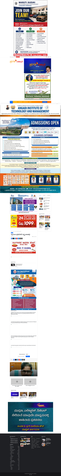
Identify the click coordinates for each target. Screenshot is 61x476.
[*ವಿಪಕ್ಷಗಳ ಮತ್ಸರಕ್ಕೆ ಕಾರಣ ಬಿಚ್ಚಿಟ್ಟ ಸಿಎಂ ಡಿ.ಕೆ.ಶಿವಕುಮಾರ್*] (41, 223)
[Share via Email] (20, 238)
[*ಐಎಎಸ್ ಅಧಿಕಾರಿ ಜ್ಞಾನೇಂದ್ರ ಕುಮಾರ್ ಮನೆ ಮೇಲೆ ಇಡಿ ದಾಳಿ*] (47, 224)
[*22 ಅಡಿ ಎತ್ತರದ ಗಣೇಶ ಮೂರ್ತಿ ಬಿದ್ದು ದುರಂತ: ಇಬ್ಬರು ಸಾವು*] (32, 394)
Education (12, 456)
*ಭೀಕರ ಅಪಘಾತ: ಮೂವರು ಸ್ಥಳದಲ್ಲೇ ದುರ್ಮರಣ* (14, 397)
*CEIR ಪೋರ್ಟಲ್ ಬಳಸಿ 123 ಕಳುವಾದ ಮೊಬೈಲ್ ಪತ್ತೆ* (41, 219)
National (11, 458)
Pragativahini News (33, 444)
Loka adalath (36, 443)
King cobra (32, 443)
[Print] (22, 238)
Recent (44, 195)
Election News (12, 460)
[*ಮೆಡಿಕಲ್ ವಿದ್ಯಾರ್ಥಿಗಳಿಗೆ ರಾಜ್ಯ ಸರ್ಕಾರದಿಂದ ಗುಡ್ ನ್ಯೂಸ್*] (41, 206)
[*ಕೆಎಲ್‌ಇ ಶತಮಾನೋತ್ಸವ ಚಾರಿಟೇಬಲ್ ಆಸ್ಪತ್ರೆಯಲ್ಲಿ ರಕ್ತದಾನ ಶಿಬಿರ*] (28, 444)
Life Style (11, 457)
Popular (40, 195)
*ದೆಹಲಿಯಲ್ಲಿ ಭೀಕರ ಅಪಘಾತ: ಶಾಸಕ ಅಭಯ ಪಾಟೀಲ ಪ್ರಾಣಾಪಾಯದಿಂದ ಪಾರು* (18, 265)
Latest (14, 231)
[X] (13, 238)
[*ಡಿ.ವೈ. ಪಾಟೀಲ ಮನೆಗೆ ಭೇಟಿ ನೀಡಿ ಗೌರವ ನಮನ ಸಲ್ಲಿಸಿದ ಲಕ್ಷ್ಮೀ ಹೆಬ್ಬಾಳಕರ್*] (25, 444)
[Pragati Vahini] (16, 61)
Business (11, 448)
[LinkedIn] (15, 238)
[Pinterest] (16, 238)
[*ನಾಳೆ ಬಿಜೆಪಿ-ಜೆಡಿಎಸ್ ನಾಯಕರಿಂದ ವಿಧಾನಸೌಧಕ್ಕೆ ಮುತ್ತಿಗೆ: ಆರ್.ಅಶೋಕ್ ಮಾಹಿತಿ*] (24, 394)
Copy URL (28, 356)
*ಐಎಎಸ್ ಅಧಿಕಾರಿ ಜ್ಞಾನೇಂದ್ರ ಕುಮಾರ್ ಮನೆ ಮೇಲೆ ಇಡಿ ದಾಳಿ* (47, 228)
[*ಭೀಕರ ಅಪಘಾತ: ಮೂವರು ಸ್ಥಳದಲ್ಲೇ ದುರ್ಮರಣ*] (15, 394)
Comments (48, 195)
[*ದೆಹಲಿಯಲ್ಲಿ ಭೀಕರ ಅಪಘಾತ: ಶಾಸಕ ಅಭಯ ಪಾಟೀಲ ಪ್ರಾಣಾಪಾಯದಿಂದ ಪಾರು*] (13, 265)
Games (11, 468)
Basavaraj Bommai (22, 354)
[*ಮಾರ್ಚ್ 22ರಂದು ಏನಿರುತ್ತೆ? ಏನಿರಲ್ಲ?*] (41, 204)
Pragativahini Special (12, 461)
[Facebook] (11, 238)
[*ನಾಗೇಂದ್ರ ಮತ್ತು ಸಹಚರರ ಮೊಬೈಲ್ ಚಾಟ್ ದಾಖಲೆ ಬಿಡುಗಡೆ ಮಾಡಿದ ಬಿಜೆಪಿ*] (47, 217)
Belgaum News (12, 447)
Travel (11, 469)
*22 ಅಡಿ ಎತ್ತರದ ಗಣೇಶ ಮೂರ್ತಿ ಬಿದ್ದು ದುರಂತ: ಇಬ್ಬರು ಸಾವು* (32, 397)
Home (12, 231)
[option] (23, 369)
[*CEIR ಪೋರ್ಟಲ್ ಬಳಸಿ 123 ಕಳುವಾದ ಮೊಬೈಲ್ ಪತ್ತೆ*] (41, 217)
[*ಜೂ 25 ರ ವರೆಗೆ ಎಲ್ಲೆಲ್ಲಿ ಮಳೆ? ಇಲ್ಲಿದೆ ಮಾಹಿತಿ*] (41, 209)
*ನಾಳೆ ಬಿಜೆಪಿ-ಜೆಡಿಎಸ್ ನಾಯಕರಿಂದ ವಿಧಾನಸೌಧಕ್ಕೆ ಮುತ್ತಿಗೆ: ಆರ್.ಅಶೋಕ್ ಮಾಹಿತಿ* (23, 398)
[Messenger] (18, 238)
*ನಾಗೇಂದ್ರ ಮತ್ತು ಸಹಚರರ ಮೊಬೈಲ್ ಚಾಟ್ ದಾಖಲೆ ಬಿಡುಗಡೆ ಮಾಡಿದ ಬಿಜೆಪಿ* (47, 220)
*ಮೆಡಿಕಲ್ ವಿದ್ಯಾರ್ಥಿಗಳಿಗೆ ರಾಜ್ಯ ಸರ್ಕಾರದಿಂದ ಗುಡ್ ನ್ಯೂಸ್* (46, 206)
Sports (11, 462)
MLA (27, 354)
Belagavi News (12, 446)
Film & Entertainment (12, 449)
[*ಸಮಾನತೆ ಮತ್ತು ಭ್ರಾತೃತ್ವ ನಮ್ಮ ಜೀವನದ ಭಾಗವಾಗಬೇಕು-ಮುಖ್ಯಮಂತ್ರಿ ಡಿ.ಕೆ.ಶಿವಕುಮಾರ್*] (28, 441)
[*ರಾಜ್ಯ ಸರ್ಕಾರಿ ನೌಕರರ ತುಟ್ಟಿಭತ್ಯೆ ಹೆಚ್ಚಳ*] (41, 201)
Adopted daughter (38, 438)
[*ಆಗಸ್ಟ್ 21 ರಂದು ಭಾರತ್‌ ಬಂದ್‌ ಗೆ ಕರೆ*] (41, 199)
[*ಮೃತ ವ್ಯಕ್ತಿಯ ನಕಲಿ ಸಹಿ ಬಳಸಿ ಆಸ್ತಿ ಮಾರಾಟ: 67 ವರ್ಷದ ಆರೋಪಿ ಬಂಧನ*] (21, 445)
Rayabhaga (37, 444)
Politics (11, 459)
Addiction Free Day (33, 438)
